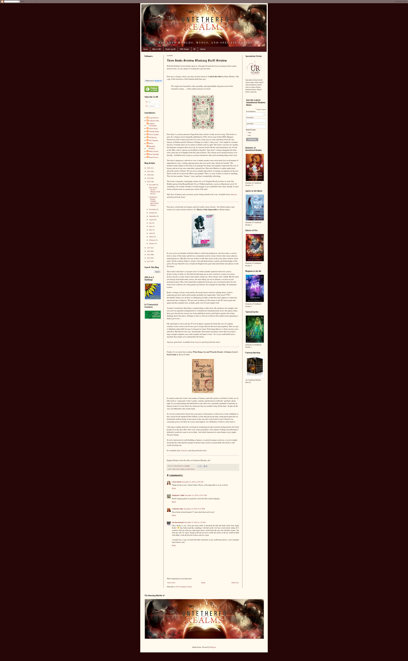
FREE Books (184, 49)
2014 (149, 258)
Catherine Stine (177, 508)
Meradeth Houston (152, 147)
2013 (149, 261)
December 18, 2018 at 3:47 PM (194, 509)
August (151, 219)
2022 (149, 168)
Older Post (235, 582)
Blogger (213, 647)
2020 (149, 175)
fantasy (183, 469)
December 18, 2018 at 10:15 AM (196, 495)
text (249, 135)
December (152, 184)
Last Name (249, 123)
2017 (149, 248)
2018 (149, 181)
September (153, 216)
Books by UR (170, 49)
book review (176, 469)
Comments (151, 106)
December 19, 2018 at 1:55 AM (194, 522)
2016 (149, 251)
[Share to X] (203, 466)
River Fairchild (154, 154)
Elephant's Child (178, 495)
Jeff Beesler (153, 137)
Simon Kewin (153, 157)
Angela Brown (154, 118)
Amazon (233, 194)
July (150, 223)
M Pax (151, 143)
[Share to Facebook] (205, 466)
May (151, 230)
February (152, 240)
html (249, 132)
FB (194, 49)
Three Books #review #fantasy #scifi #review (154, 190)
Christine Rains (154, 131)
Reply (174, 488)
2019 (149, 178)
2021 (149, 171)
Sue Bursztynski (178, 522)
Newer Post (171, 582)
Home (145, 49)
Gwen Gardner (154, 134)
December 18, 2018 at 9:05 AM (192, 482)
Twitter (203, 49)
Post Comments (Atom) (184, 586)
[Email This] (199, 466)
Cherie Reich (176, 482)
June (151, 226)
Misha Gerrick (153, 151)
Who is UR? (156, 49)
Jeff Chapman (153, 140)
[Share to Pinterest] (207, 466)
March (151, 236)
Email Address (255, 111)
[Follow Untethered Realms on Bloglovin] (153, 81)
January (152, 243)
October (152, 213)
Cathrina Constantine (153, 125)
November (152, 209)
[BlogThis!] (201, 466)
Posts (149, 102)
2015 (149, 254)
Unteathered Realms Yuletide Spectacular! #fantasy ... (154, 201)
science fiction (190, 469)
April (151, 233)
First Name (250, 117)
